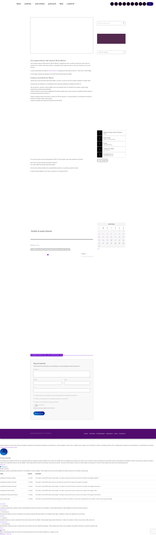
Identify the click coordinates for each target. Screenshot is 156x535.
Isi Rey (37, 245)
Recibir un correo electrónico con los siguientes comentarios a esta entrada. (51, 398)
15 (119, 237)
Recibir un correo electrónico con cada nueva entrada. (46, 402)
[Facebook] (132, 4)
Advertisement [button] (3, 522)
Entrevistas (58, 274)
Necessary (5, 467)
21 (115, 240)
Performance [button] (3, 510)
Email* (65, 379)
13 (111, 237)
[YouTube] (112, 4)
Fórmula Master (104, 73)
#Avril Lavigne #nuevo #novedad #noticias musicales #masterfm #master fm (50, 249)
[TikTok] (124, 4)
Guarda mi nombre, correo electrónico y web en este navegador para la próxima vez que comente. (56, 395)
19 (107, 240)
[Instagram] (128, 4)
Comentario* (36, 369)
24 (99, 243)
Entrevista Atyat (62, 277)
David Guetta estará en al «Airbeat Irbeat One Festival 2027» (113, 196)
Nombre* (35, 379)
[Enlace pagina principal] (6, 4)
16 (123, 237)
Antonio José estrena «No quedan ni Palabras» (114, 204)
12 (107, 237)
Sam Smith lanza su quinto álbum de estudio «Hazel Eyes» (76, 333)
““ (53, 70)
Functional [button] (2, 504)
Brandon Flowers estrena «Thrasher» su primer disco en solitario (44, 333)
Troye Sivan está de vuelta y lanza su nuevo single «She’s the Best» (114, 213)
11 (103, 237)
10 (99, 237)
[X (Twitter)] (116, 4)
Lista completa (102, 160)
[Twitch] (120, 4)
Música (34, 329)
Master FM (102, 69)
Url (34, 387)
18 (103, 240)
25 (103, 243)
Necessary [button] (2, 465)
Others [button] (1, 528)
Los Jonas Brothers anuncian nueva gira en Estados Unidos (114, 188)
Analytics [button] (2, 516)
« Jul (98, 249)
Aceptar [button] (15, 447)
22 (119, 240)
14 (115, 237)
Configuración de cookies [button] (6, 447)
